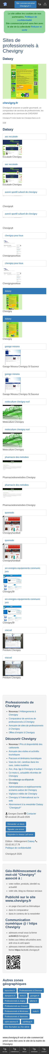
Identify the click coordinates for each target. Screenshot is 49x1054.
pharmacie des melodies (17, 457)
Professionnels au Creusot (16, 1006)
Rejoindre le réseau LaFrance (20, 834)
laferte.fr (33, 1001)
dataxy (8, 291)
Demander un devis (15, 824)
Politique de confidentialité (18, 848)
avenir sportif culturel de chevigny (21, 192)
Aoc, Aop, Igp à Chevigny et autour (25, 769)
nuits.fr (36, 1011)
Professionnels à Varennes (16, 1016)
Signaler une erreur (15, 829)
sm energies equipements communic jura (22, 570)
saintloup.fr (27, 1022)
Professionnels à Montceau (16, 1011)
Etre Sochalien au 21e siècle (17, 1027)
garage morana (12, 346)
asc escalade (11, 136)
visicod (8, 630)
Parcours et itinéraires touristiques (25, 758)
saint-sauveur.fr (11, 1022)
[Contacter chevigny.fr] (45, 4)
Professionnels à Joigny (15, 1001)
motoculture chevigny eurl (17, 402)
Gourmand (34, 1051)
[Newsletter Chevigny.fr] (39, 4)
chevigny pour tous (14, 235)
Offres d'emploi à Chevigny (22, 732)
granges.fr (34, 996)
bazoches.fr (10, 990)
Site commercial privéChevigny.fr (25, 4)
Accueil (5, 1051)
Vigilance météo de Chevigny (23, 794)
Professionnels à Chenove (30, 990)
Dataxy (31, 841)
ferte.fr (23, 996)
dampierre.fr (10, 996)
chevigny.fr (10, 102)
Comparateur (15, 1051)
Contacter (31, 814)
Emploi (24, 1051)
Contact (44, 1051)
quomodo (9, 512)
